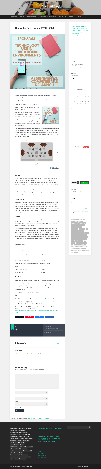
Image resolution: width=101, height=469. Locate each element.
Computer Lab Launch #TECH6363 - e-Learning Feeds (28, 353)
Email (16, 395)
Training (79, 250)
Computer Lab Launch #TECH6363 (34, 28)
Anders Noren (85, 466)
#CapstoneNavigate (82, 223)
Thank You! (72, 16)
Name (16, 390)
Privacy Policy (62, 16)
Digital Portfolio (31, 16)
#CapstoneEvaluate (74, 223)
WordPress (29, 466)
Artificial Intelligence (74, 229)
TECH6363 (55, 328)
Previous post (48, 332)
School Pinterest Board (77, 202)
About (79, 16)
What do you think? (74, 252)
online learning (83, 244)
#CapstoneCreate (80, 221)
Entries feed (41, 453)
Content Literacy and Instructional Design (79, 30)
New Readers (52, 16)
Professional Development (82, 246)
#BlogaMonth (73, 221)
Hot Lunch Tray (50, 6)
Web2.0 (87, 250)
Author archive (16, 329)
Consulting (14, 16)
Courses (22, 16)
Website (16, 401)
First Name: (73, 69)
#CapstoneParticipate (74, 225)
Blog (87, 229)
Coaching (12, 438)
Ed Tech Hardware (49, 328)
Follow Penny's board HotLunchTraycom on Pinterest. (50, 428)
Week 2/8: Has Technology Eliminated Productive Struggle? (78, 33)
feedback (86, 236)
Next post (48, 334)
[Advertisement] (80, 46)
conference (17, 438)
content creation (13, 440)
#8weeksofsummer (74, 219)
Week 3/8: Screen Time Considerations (79, 28)
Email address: (73, 73)
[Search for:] (79, 427)
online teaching (73, 246)
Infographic (73, 240)
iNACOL (85, 238)
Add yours (56, 343)
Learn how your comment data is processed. (38, 418)
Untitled (73, 205)
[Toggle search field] (89, 17)
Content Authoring (28, 438)
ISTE (85, 240)
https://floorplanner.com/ (48, 298)
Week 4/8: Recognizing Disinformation (78, 26)
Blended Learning (82, 229)
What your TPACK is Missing (53, 436)
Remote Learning (74, 250)
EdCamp (72, 236)
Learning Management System (81, 242)
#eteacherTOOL (82, 225)
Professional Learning (81, 248)
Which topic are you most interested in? (78, 60)
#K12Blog (72, 227)
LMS (72, 244)
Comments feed (42, 455)
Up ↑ (90, 466)
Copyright (19, 440)
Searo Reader (42, 436)
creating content (26, 440)
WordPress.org (42, 457)
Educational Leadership (79, 236)
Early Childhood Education (15, 442)
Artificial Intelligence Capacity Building (78, 35)
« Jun (72, 108)
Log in (40, 451)
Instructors (43, 16)
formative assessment (74, 238)
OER (78, 244)
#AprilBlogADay (81, 219)
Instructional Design (80, 240)
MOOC (75, 244)
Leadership (73, 242)
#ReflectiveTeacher (79, 227)
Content (22, 438)
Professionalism (73, 248)
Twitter (83, 250)
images (81, 238)
